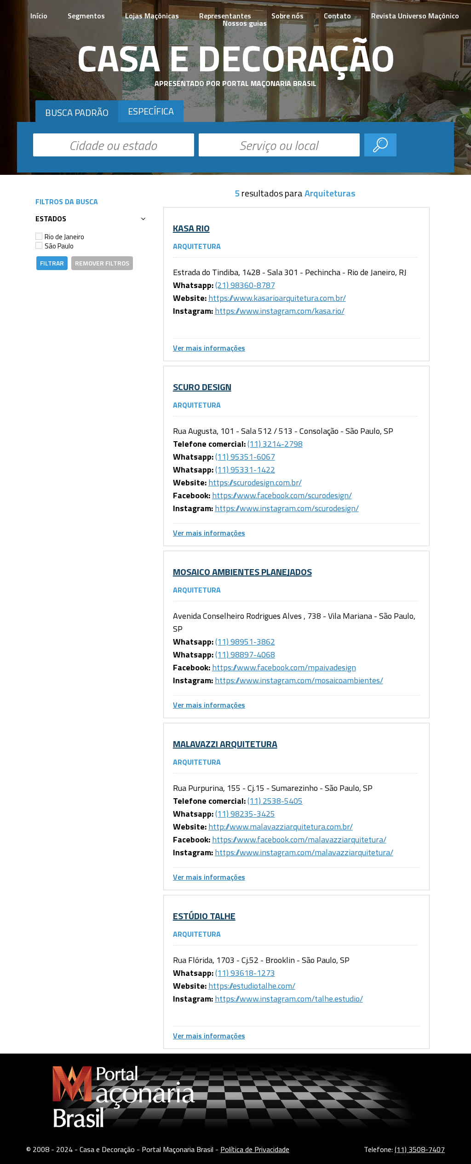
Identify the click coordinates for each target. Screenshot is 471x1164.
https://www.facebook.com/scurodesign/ (282, 495)
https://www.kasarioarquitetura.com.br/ (277, 298)
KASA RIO (191, 228)
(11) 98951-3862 (245, 641)
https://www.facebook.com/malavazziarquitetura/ (299, 839)
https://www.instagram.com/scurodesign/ (287, 508)
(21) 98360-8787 (245, 285)
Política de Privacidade (254, 1149)
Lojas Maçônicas (152, 15)
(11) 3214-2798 (275, 444)
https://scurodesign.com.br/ (255, 482)
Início (38, 15)
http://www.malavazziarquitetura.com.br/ (280, 826)
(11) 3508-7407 (420, 1149)
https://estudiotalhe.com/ (251, 986)
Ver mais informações (209, 347)
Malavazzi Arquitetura (225, 744)
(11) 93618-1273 (245, 973)
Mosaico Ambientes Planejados (242, 572)
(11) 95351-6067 (245, 456)
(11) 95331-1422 (245, 469)
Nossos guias (245, 23)
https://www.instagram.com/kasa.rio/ (280, 311)
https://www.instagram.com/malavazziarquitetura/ (304, 852)
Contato (337, 15)
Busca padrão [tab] (77, 112)
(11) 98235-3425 (245, 813)
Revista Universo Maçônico (415, 15)
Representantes (225, 15)
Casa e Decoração (236, 57)
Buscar (380, 144)
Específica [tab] (151, 111)
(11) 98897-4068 (245, 654)
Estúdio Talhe (204, 916)
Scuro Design (202, 387)
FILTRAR (52, 263)
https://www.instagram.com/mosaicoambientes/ (299, 680)
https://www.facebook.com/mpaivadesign (284, 667)
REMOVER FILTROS (102, 263)
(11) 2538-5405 (275, 801)
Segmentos (86, 15)
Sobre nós (287, 15)
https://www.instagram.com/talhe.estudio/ (289, 998)
